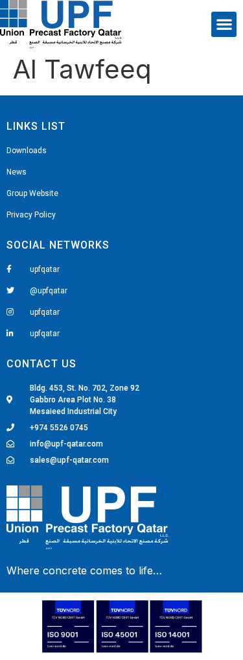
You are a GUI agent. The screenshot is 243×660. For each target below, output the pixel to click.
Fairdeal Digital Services (65, 571)
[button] (224, 24)
